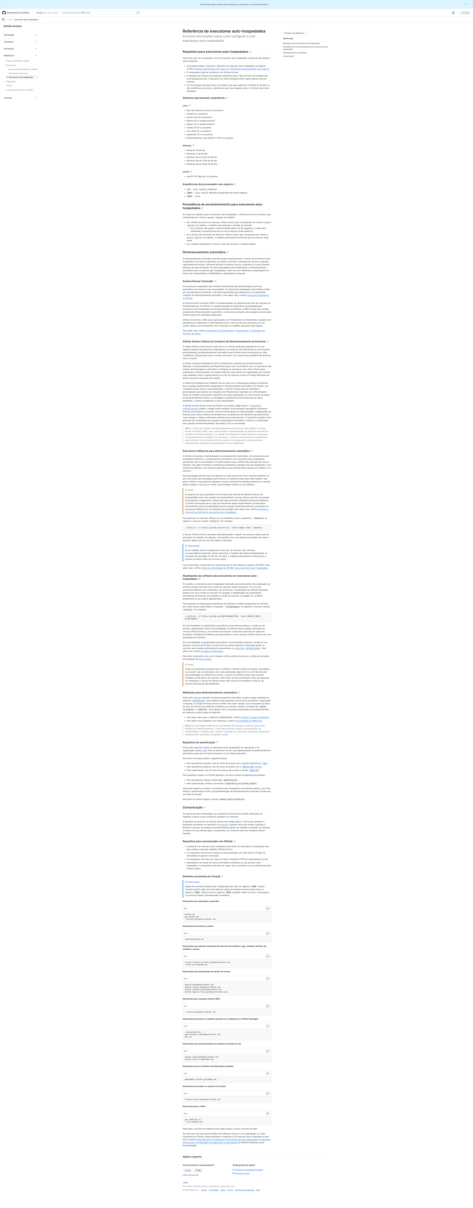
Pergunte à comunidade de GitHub (249, 1170)
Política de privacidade (190, 1175)
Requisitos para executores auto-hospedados (215, 51)
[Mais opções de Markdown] (307, 33)
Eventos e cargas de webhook (255, 717)
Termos (204, 1190)
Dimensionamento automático (204, 252)
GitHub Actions (12, 26)
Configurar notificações (212, 651)
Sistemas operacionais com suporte (211, 69)
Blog (258, 1190)
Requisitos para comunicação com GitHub (208, 841)
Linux (185, 105)
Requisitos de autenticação (199, 742)
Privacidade (213, 1190)
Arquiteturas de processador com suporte (249, 69)
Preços (230, 1190)
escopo (252, 766)
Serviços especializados (244, 1190)
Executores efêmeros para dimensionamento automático (216, 450)
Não (199, 1170)
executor (225, 824)
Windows (187, 145)
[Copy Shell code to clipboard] (267, 908)
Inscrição (465, 13)
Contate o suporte (242, 1173)
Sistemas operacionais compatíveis (204, 97)
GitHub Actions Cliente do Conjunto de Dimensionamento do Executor (224, 341)
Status (223, 1190)
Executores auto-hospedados (26, 19)
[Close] (466, 4)
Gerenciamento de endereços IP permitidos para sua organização (227, 1139)
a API (204, 750)
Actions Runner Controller (198, 281)
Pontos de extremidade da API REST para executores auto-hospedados (234, 568)
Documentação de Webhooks (248, 721)
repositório (247, 648)
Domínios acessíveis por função (201, 876)
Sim (188, 1170)
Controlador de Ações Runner (220, 330)
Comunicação (193, 807)
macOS (186, 171)
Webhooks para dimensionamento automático (210, 692)
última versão (205, 659)
